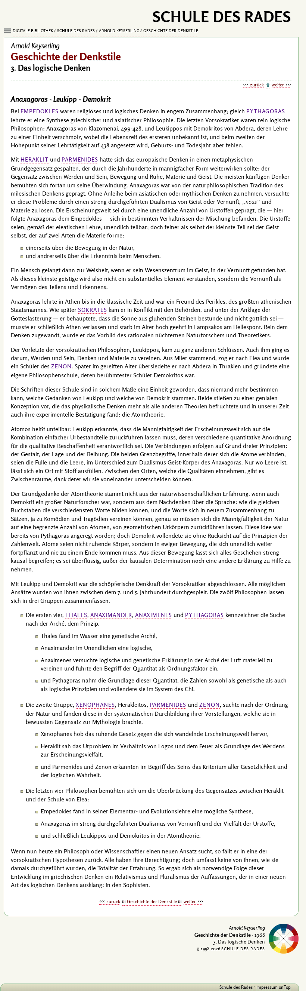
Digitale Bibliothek (33, 30)
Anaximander (111, 615)
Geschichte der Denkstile (170, 30)
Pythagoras (265, 111)
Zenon (61, 366)
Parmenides (80, 159)
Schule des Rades (76, 30)
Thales (76, 615)
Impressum (267, 987)
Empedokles (40, 111)
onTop (285, 987)
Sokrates (92, 309)
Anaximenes (153, 615)
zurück (257, 85)
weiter (278, 85)
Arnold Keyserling (119, 30)
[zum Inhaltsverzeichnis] (268, 85)
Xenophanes (95, 704)
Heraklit (35, 159)
